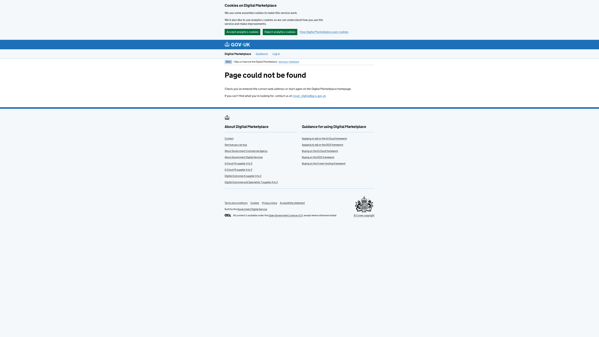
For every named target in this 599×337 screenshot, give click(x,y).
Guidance (262, 54)
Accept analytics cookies (242, 32)
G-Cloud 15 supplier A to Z (238, 169)
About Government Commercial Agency (246, 150)
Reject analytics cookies (280, 32)
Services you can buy (236, 144)
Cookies (254, 202)
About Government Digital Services (244, 157)
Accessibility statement (292, 202)
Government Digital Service (252, 209)
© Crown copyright (364, 215)
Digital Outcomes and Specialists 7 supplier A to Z (251, 182)
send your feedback (288, 61)
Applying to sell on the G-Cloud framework (324, 138)
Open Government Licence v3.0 (285, 215)
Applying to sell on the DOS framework (322, 144)
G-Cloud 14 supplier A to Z (238, 163)
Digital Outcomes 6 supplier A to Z (243, 175)
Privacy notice (269, 202)
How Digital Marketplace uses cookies (324, 31)
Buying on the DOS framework (318, 157)
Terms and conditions (236, 202)
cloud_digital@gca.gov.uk (309, 96)
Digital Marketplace (238, 54)
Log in (276, 54)
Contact (229, 138)
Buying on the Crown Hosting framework (324, 163)
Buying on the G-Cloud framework (320, 150)
